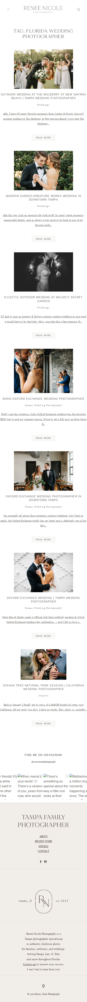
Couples (43, 695)
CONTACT (43, 851)
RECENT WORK (43, 841)
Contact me (29, 964)
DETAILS (43, 846)
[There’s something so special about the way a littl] (56, 787)
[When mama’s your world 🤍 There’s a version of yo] (31, 787)
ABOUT (44, 836)
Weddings (43, 105)
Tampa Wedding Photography (43, 405)
